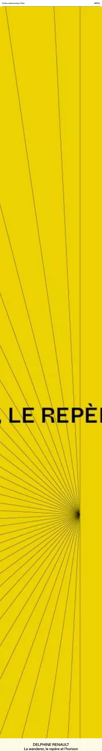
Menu (97, 3)
